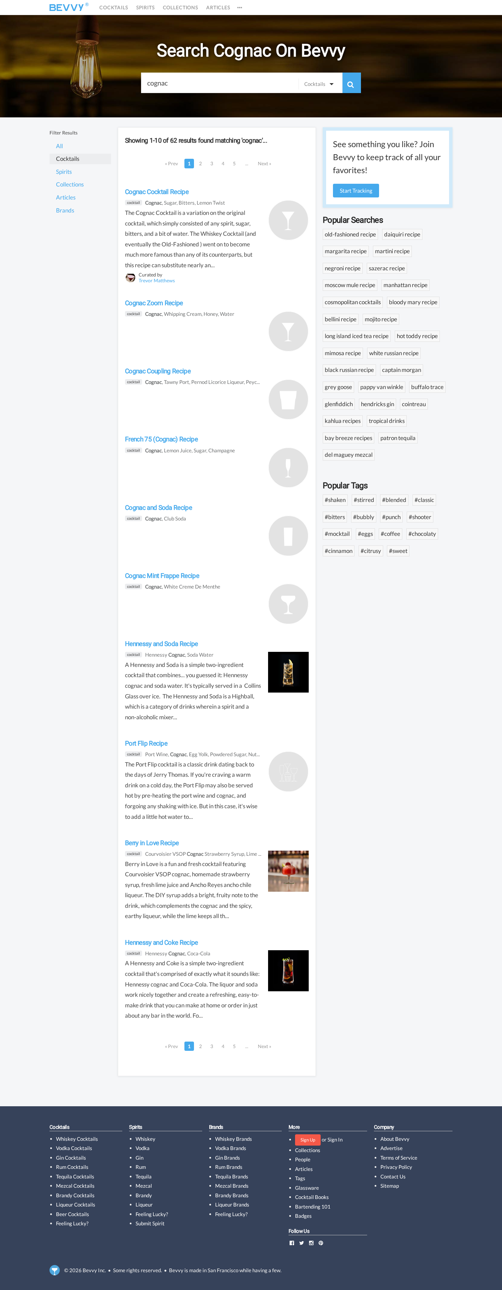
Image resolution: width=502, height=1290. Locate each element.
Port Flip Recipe (146, 743)
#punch (391, 516)
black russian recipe (349, 369)
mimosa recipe (343, 353)
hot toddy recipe (417, 335)
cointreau (414, 404)
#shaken (335, 499)
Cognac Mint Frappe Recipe (162, 576)
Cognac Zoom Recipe (154, 303)
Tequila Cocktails (75, 1176)
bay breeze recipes (348, 437)
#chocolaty (422, 533)
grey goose (338, 386)
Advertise (391, 1148)
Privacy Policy (396, 1167)
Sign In (335, 1139)
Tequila (144, 1176)
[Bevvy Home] (67, 7)
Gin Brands (227, 1157)
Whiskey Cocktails (77, 1139)
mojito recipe (381, 319)
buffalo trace (427, 386)
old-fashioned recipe (350, 234)
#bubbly (363, 516)
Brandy (144, 1195)
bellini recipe (341, 319)
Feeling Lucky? (72, 1223)
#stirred (364, 499)
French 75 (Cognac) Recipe (161, 439)
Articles (218, 7)
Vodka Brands (230, 1148)
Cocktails (113, 7)
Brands (216, 1127)
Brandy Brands (232, 1195)
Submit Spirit (150, 1223)
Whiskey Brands (233, 1139)
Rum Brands (228, 1167)
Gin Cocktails (71, 1157)
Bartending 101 (313, 1206)
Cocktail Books (312, 1197)
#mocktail (337, 533)
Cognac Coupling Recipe (158, 371)
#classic (424, 499)
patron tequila (398, 437)
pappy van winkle (381, 386)
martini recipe (392, 251)
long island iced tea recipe (357, 335)
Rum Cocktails (72, 1167)
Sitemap (389, 1186)
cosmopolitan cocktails (353, 302)
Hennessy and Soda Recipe (161, 644)
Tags (300, 1178)
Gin (139, 1157)
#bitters (335, 516)
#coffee (390, 533)
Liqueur (144, 1204)
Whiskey (145, 1139)
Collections (180, 7)
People (302, 1159)
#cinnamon (338, 550)
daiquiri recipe (402, 234)
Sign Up (308, 1140)
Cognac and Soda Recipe (158, 508)
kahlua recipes (343, 420)
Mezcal (144, 1186)
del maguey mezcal (349, 454)
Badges (303, 1216)
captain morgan (401, 369)
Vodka (143, 1148)
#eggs (365, 533)
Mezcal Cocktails (75, 1186)
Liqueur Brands (232, 1204)
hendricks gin (377, 404)
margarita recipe (346, 251)
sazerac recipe (387, 268)
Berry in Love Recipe (152, 843)
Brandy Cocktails (75, 1195)
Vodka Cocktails (74, 1148)
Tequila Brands (231, 1176)
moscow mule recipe (350, 284)
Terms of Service (398, 1157)
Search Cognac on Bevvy (251, 50)
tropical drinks (387, 420)
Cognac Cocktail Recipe (157, 192)
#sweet (398, 550)
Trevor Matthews (157, 280)
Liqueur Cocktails (75, 1204)
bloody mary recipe (413, 302)
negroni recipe (343, 268)
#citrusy (371, 550)
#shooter (420, 516)
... (246, 163)
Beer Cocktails (72, 1214)
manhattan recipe (406, 284)
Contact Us (393, 1176)
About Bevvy (394, 1139)
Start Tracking (356, 190)
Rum (141, 1167)
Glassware (307, 1188)
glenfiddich (339, 404)
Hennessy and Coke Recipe (161, 942)
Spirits (145, 7)
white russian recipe (394, 353)
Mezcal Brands (232, 1186)
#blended (394, 499)
